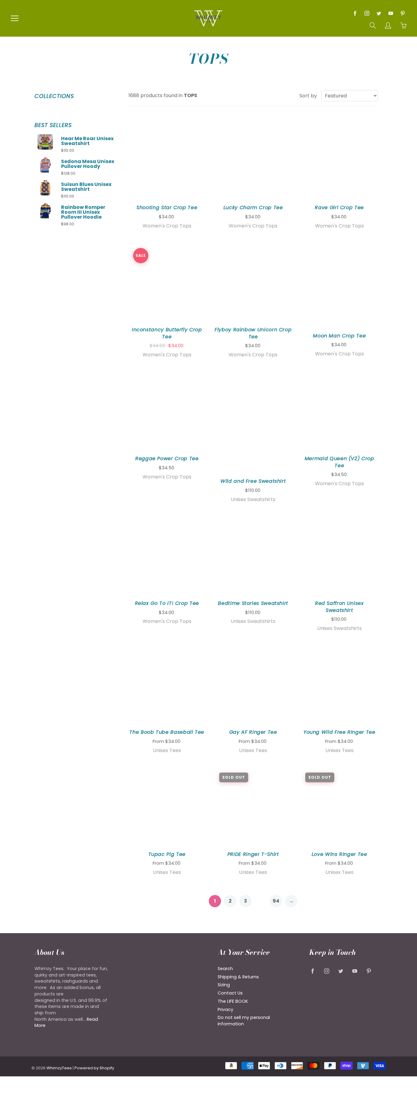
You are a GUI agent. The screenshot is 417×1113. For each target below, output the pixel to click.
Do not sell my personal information (244, 1020)
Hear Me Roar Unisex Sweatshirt (87, 141)
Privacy (225, 1009)
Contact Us (230, 993)
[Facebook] (355, 13)
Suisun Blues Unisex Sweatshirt (86, 187)
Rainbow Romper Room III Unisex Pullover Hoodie (83, 212)
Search (225, 969)
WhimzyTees (59, 1068)
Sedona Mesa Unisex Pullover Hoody (87, 164)
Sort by (308, 96)
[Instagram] (367, 13)
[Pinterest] (402, 13)
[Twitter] (379, 13)
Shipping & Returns (238, 977)
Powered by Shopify (94, 1068)
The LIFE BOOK (233, 1001)
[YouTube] (391, 13)
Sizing (224, 985)
